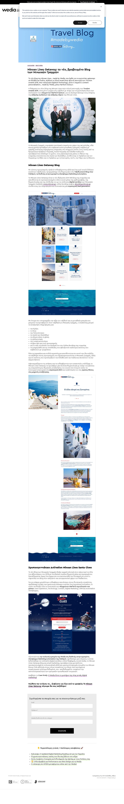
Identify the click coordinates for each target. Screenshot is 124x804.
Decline (95, 22)
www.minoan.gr (49, 184)
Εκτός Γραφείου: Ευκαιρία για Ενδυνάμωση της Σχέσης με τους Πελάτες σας (60, 759)
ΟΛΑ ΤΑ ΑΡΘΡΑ (31, 65)
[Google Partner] (13, 782)
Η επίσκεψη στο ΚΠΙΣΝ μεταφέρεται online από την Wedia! (54, 764)
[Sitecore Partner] (40, 782)
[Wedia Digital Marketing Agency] (15, 9)
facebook (100, 781)
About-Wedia (39, 65)
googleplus (114, 781)
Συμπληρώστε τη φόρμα (87, 2)
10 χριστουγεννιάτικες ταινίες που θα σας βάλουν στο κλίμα (54, 756)
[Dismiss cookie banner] (101, 7)
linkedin (109, 781)
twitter (105, 781)
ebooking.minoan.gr (82, 184)
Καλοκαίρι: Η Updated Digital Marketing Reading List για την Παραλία (58, 754)
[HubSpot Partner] (26, 782)
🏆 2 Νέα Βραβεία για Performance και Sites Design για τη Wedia (56, 762)
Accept (80, 22)
